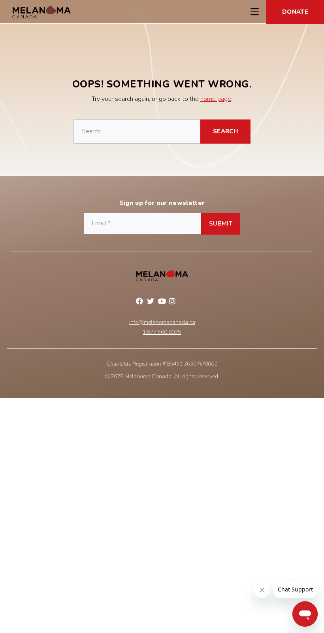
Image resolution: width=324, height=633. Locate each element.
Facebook (140, 302)
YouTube (162, 302)
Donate (295, 12)
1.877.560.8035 (162, 332)
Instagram (173, 302)
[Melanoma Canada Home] (41, 12)
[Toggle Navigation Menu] (254, 12)
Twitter (151, 302)
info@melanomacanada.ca (162, 322)
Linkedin (184, 302)
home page (215, 99)
